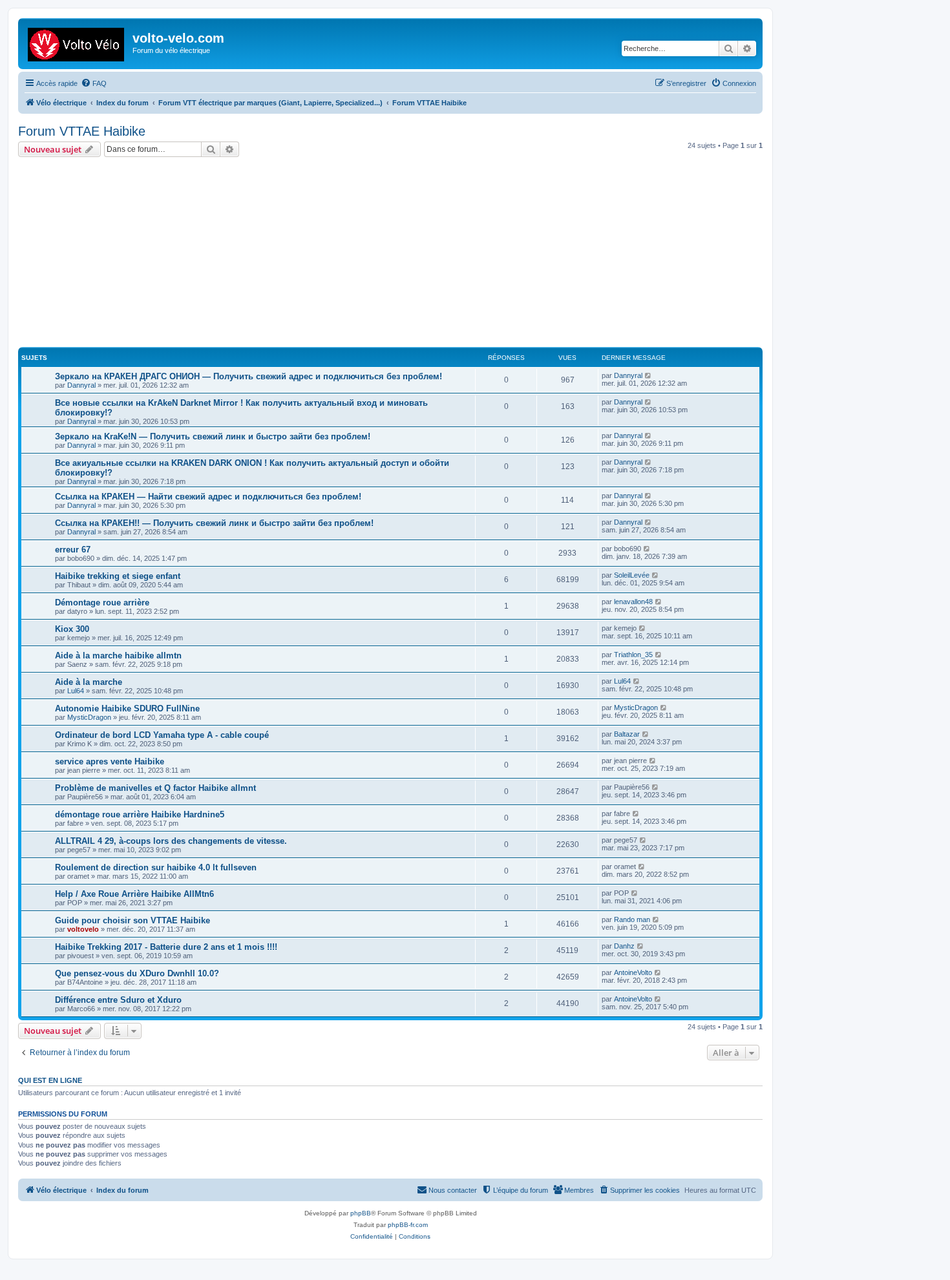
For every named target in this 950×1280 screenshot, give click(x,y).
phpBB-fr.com (408, 1224)
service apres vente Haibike (109, 761)
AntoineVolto (633, 972)
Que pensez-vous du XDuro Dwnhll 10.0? (137, 973)
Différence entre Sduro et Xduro (118, 1000)
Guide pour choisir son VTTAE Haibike (132, 920)
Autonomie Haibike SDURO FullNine (127, 708)
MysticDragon (89, 717)
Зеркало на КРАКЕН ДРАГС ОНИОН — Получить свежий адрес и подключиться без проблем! (248, 376)
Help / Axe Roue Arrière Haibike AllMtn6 (134, 894)
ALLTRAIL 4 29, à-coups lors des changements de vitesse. (171, 841)
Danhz (624, 946)
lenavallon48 (633, 601)
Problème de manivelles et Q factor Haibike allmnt (155, 788)
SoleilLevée (631, 575)
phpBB (360, 1213)
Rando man (632, 919)
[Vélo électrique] (76, 42)
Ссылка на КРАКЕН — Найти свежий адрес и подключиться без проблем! (208, 496)
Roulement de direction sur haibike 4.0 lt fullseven (156, 867)
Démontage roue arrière (102, 602)
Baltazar (627, 734)
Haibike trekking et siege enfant (117, 576)
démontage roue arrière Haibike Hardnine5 (139, 814)
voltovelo (83, 929)
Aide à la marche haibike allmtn (118, 655)
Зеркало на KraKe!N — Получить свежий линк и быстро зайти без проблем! (212, 436)
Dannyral (81, 385)
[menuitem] (94, 83)
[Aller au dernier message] (648, 375)
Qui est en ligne (50, 1080)
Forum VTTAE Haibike (81, 131)
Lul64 (75, 691)
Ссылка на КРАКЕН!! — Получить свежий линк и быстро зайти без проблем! (214, 523)
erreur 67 (72, 549)
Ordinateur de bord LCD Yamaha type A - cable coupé (162, 735)
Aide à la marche (88, 682)
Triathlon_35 (633, 654)
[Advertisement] (406, 253)
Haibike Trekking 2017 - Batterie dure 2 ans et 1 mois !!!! (166, 947)
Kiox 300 (72, 629)
